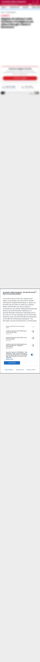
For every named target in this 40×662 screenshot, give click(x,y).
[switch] (32, 331)
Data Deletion (9, 369)
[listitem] (20, 327)
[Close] (36, 292)
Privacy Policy (31, 369)
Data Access (20, 369)
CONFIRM (12, 363)
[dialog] (20, 331)
